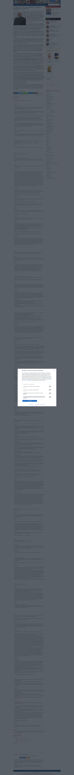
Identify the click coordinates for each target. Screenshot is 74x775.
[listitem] (37, 384)
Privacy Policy (43, 404)
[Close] (54, 371)
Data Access (37, 404)
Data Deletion (31, 404)
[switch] (49, 386)
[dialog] (37, 387)
